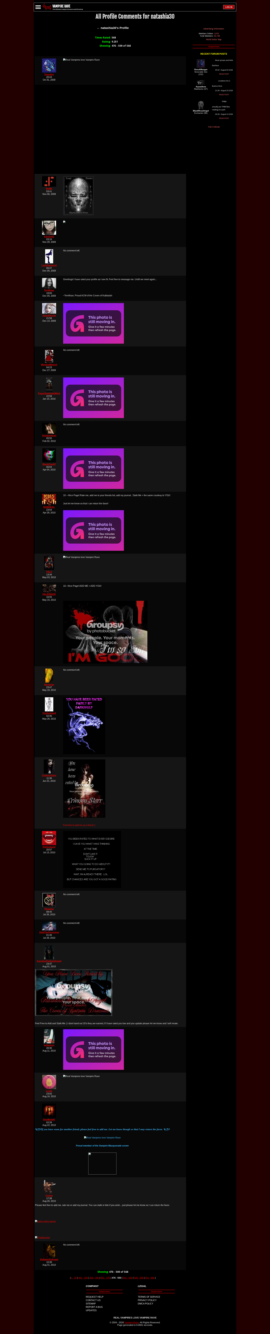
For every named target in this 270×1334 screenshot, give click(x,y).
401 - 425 (83, 1278)
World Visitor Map (213, 39)
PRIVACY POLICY (147, 1300)
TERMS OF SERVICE (149, 1297)
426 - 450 (94, 1278)
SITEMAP (91, 1303)
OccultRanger (200, 69)
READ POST (224, 74)
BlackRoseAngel (201, 111)
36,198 (217, 36)
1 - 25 (74, 1278)
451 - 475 (105, 1278)
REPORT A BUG (94, 1307)
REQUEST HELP (95, 1297)
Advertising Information (213, 29)
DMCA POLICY (145, 1303)
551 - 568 (150, 1278)
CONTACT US (93, 1300)
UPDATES (91, 1310)
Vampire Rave (131, 1322)
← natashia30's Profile (113, 28)
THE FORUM (214, 127)
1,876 (216, 33)
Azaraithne (201, 87)
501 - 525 (127, 1278)
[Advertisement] (113, 129)
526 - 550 (138, 1278)
